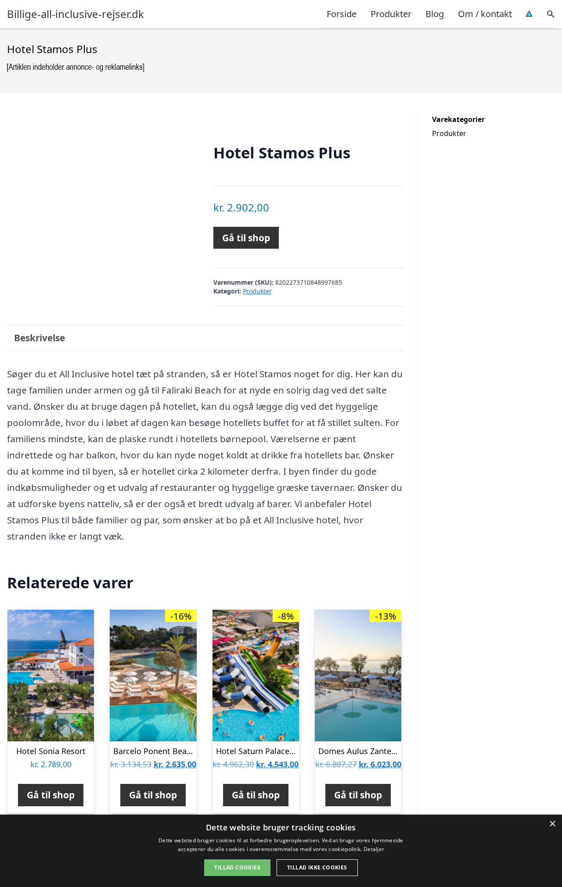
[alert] (281, 851)
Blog (434, 14)
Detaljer (374, 849)
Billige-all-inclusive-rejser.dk (75, 14)
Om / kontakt (485, 14)
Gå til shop (246, 238)
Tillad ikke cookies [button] (317, 867)
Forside (342, 14)
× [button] (552, 824)
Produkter (391, 14)
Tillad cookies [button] (237, 867)
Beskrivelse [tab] (39, 338)
